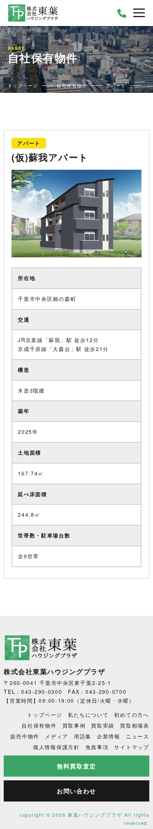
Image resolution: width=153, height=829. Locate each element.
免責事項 (97, 747)
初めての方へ (131, 714)
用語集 (82, 736)
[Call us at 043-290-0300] (122, 12)
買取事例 (74, 725)
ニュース (137, 736)
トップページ (44, 714)
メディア (56, 736)
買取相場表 (134, 725)
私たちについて (88, 714)
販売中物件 (25, 736)
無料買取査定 (76, 766)
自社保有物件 (39, 725)
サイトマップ (131, 747)
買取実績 (102, 725)
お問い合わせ (76, 791)
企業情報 (108, 736)
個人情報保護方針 (56, 747)
